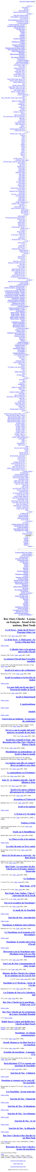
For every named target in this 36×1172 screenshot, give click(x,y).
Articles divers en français (18, 304)
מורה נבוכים (21, 225)
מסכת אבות (22, 197)
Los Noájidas (21, 351)
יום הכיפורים (21, 121)
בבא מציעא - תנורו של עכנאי (17, 191)
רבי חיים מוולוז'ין (24, 252)
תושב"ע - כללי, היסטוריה (18, 203)
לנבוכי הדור (22, 267)
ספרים (30, 512)
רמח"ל (26, 241)
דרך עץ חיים (21, 247)
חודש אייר (22, 102)
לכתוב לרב (29, 532)
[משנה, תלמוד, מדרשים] (15, 160)
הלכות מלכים (21, 224)
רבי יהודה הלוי (24, 213)
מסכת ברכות (21, 168)
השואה (23, 368)
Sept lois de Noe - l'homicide (22, 1099)
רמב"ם (26, 214)
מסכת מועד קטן (20, 182)
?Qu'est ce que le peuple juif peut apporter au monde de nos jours (20, 731)
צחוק (23, 373)
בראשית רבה (21, 163)
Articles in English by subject (17, 308)
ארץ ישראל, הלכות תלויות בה (20, 488)
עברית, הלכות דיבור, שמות (21, 480)
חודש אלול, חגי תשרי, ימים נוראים (16, 396)
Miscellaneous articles (19, 326)
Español (26, 543)
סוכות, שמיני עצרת (20, 122)
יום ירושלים (22, 107)
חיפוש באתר (25, 7)
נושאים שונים (21, 93)
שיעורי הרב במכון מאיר (22, 21)
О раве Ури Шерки (22, 527)
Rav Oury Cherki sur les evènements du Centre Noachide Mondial (18, 1013)
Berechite (22, 31)
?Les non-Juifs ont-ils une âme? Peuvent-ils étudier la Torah (21, 688)
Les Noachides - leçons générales (20, 1091)
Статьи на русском (22, 328)
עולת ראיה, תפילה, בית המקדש (16, 262)
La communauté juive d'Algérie (16, 301)
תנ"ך (27, 132)
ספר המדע (22, 220)
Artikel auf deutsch (23, 342)
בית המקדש (22, 364)
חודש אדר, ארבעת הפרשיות (17, 409)
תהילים (23, 155)
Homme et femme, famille (21, 580)
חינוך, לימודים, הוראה (22, 494)
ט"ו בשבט (22, 127)
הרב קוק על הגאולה (19, 273)
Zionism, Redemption (19, 323)
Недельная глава (20, 334)
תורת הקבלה (21, 445)
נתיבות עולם (21, 238)
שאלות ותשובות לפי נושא (21, 474)
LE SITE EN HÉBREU (25, 614)
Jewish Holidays (20, 311)
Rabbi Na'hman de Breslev (17, 54)
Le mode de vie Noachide (24, 910)
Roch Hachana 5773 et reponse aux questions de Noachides (19, 1064)
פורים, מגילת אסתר (20, 130)
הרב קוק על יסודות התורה (18, 463)
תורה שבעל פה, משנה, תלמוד (20, 437)
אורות (23, 255)
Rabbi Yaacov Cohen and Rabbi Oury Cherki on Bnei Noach (18, 1022)
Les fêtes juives (20, 29)
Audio (23, 835)
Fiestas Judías (21, 350)
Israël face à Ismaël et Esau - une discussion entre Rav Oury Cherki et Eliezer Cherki (19, 742)
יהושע (23, 143)
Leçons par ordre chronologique (16, 26)
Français (26, 538)
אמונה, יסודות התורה (19, 65)
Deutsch (26, 544)
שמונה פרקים (21, 216)
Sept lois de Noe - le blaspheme (21, 1106)
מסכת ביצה (22, 177)
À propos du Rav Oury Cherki (19, 524)
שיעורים (29, 13)
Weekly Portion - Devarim (17, 319)
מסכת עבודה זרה (20, 196)
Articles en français (23, 284)
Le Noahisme (29, 878)
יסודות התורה (21, 356)
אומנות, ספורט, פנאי (19, 90)
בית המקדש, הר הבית (22, 490)
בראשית (22, 135)
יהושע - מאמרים (20, 423)
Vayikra (23, 34)
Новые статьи (21, 331)
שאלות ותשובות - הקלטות (18, 91)
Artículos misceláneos (19, 353)
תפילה (26, 446)
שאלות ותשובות (27, 471)
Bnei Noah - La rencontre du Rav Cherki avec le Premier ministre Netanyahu (20, 868)
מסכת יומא (22, 174)
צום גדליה (22, 119)
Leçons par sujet (23, 557)
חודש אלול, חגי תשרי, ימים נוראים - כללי (14, 116)
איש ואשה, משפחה (20, 371)
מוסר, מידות (21, 66)
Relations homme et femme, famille (15, 48)
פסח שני (22, 105)
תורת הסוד (22, 205)
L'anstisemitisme (27, 704)
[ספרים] (27, 512)
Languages (28, 535)
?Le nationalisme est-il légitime (21, 772)
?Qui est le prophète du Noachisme (19, 903)
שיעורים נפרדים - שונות (22, 63)
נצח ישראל (22, 233)
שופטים (23, 144)
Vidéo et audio (5, 645)
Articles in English (23, 306)
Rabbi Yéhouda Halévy (18, 51)
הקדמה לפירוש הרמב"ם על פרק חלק (15, 217)
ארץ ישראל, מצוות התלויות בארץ (16, 79)
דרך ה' (23, 244)
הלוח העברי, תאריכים (22, 507)
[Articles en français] (20, 593)
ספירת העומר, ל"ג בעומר (18, 101)
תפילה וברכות (24, 210)
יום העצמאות (21, 104)
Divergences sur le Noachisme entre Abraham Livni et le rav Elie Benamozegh (19, 953)
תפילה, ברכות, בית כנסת (21, 483)
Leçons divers (21, 59)
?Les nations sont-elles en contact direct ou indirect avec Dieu (20, 764)
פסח (24, 99)
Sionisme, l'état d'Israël (18, 45)
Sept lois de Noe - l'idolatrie (22, 1073)
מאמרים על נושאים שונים (21, 354)
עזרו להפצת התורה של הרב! (18, 1160)
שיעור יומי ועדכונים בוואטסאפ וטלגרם (18, 20)
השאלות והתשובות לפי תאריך (20, 476)
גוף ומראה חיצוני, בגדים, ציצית (20, 497)
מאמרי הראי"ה (21, 266)
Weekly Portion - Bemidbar (17, 317)
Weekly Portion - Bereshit (18, 312)
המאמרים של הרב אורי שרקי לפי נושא (18, 281)
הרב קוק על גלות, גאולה (18, 466)
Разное (23, 340)
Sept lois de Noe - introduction (21, 917)
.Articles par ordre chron (21, 596)
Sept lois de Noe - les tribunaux (21, 1113)
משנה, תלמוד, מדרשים (22, 160)
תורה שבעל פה (21, 443)
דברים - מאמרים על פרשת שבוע (16, 421)
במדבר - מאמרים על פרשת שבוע (16, 420)
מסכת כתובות (21, 185)
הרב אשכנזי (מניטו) (23, 278)
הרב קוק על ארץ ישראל (18, 275)
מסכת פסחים (21, 171)
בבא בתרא (22, 192)
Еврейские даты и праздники (16, 333)
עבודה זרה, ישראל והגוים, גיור (20, 493)
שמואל (23, 146)
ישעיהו (23, 149)
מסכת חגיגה (22, 183)
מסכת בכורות (21, 200)
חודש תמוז (22, 110)
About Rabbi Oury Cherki (21, 526)
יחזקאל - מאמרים (20, 432)
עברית (26, 537)
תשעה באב (22, 393)
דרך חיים (22, 236)
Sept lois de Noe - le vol (25, 1121)
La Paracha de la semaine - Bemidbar (14, 295)
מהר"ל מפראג (24, 228)
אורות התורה (21, 258)
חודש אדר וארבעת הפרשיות (17, 129)
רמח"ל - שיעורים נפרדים (18, 248)
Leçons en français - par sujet (17, 24)
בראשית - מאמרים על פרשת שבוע (15, 415)
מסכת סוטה (22, 186)
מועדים (26, 378)
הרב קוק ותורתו (24, 454)
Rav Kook (22, 55)
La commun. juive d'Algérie (20, 610)
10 (28, 1157)
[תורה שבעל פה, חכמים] (15, 202)
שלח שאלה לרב (24, 473)
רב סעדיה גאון (24, 211)
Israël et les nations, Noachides (16, 300)
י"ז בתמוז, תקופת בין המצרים (17, 392)
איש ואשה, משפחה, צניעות (21, 496)
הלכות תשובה (21, 222)
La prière (22, 43)
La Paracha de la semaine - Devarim (15, 297)
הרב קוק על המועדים (19, 462)
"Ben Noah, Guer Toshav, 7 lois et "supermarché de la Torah (20, 894)
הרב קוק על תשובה (20, 272)
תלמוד (23, 440)
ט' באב (23, 113)
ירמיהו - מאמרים (20, 431)
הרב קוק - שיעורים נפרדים (18, 276)
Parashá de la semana (19, 348)
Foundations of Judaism (18, 322)
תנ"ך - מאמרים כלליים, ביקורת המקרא (14, 413)
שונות (23, 376)
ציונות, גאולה (24, 487)
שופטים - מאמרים (20, 424)
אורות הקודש (21, 256)
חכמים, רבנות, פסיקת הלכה (21, 482)
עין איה (23, 259)
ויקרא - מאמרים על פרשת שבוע (16, 418)
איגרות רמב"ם (21, 219)
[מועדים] (23, 378)
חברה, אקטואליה (20, 73)
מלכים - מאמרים (20, 427)
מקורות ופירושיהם (23, 479)
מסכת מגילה (21, 180)
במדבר (23, 140)
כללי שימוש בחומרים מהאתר (20, 12)
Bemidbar (25, 604)
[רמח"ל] (24, 241)
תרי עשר (22, 154)
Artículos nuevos (20, 347)
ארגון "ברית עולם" (27, 533)
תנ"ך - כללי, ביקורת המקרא (17, 133)
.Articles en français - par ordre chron (14, 287)
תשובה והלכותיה (20, 69)
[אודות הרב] (25, 521)
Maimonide (22, 52)
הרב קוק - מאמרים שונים (18, 469)
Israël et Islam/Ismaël (25, 697)
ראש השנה (22, 118)
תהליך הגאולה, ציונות (19, 362)
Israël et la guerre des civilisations (20, 670)
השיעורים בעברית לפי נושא (21, 15)
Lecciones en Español (22, 62)
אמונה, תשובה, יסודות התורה (20, 477)
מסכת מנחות (21, 199)
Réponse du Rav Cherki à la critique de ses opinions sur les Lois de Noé (19, 974)
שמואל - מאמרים (20, 426)
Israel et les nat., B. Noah (21, 582)
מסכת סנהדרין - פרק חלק (18, 194)
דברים (23, 141)
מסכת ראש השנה (20, 172)
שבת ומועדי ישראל (23, 94)
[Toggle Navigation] (34, 3)
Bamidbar (22, 35)
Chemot (22, 32)
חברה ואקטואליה (20, 361)
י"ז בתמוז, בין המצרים (19, 111)
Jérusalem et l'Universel (24, 799)
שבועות (23, 108)
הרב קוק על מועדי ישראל (18, 270)
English (26, 540)
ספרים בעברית (24, 513)
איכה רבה (22, 164)
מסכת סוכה (22, 175)
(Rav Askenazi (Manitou (18, 57)
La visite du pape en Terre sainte (20, 846)
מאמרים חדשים (24, 283)
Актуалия (22, 337)
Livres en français (23, 515)
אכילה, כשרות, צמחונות (18, 85)
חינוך (23, 83)
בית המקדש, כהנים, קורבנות (17, 80)
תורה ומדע (22, 357)
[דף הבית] (26, 6)
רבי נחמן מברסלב (23, 250)
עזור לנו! (26, 9)
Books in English (23, 516)
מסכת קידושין (21, 189)
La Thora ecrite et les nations (22, 839)
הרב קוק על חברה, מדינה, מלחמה (16, 468)
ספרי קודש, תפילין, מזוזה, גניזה (20, 502)
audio (17, 636)
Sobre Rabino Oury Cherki (20, 529)
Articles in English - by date (17, 309)
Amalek (31, 711)
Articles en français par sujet (17, 286)
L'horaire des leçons (19, 27)
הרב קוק (26, 253)
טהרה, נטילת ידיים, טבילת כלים (19, 501)
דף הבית (29, 6)
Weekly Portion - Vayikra (18, 315)
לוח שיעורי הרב (24, 18)
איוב (24, 157)
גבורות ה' (22, 230)
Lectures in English (23, 60)
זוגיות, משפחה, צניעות (19, 82)
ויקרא (23, 138)
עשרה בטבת (21, 406)
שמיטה (23, 365)
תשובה (23, 359)
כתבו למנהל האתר (18, 1163)
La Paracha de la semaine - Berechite (14, 290)
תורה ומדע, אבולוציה (19, 68)
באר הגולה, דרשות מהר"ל (18, 234)
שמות (23, 136)
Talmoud (22, 40)
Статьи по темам (20, 329)
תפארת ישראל (21, 231)
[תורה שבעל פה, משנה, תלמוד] (12, 437)
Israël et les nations (23, 608)
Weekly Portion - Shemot (18, 314)
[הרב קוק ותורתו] (19, 454)
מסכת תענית (21, 178)
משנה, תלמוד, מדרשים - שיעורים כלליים (14, 161)
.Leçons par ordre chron (21, 558)
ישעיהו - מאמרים (20, 429)
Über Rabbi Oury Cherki (21, 530)
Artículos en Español (22, 343)
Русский (25, 541)
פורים (23, 410)
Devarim (22, 37)
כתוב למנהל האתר (23, 10)
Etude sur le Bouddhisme (24, 832)
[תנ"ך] (25, 132)
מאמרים (29, 280)
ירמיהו (23, 150)
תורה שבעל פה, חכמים (22, 202)
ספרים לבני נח (24, 519)
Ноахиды (22, 339)
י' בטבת (23, 126)
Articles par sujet (23, 594)
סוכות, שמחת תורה (20, 403)
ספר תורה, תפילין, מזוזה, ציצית (17, 87)
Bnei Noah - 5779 (27, 886)
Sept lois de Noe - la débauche (22, 1128)
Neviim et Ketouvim (19, 38)
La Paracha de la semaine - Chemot (15, 292)
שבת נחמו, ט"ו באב (19, 115)
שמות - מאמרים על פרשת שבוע (16, 417)
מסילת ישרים (21, 242)
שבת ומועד (25, 485)
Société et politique (19, 46)
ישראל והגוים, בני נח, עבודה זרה (16, 367)
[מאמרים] (26, 280)
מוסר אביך (22, 264)
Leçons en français (23, 23)
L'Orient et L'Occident (24, 814)
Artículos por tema (20, 345)
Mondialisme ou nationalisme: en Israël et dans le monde (20, 753)
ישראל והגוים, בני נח (19, 76)
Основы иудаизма (19, 336)
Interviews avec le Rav (18, 303)
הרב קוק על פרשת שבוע (18, 269)
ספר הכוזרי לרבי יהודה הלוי (21, 448)
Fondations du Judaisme (18, 298)
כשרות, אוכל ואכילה (22, 499)
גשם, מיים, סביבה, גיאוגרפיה (17, 88)
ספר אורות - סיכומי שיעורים (17, 455)
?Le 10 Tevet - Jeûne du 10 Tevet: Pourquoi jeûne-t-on (20, 631)
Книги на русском (22, 518)
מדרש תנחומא (21, 166)
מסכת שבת (22, 169)
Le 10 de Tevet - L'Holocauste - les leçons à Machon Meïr (19, 640)
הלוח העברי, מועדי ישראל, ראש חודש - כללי (13, 97)
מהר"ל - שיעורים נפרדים (18, 239)
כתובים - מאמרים (20, 435)
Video (13, 636)
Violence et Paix (28, 823)
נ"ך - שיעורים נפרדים (19, 158)
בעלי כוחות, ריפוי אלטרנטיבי (20, 505)
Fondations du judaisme (18, 41)
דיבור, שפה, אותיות (20, 71)
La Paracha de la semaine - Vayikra (15, 294)
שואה (23, 77)
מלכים (23, 147)
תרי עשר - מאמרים (20, 434)
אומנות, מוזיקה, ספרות (22, 508)
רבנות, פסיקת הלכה (19, 206)
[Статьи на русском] (16, 328)
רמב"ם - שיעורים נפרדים (18, 227)
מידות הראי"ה (21, 459)
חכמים (23, 441)
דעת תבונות (22, 245)
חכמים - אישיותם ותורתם (18, 208)
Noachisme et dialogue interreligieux (18, 925)
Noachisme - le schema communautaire (25, 1034)
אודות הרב (29, 521)
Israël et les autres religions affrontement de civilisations (22, 791)
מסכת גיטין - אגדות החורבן (18, 188)
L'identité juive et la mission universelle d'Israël (22, 650)
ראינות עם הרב (21, 375)
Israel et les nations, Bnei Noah (16, 49)
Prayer (23, 320)
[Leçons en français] (17, 23)
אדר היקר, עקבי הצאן (19, 261)
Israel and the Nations (19, 325)
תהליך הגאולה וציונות (19, 74)
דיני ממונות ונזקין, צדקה (22, 504)
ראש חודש (22, 379)
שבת (23, 96)
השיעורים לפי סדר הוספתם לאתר (19, 17)
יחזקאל (23, 152)
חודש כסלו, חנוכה (20, 124)
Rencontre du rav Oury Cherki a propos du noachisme (20, 1148)
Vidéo (16, 655)
